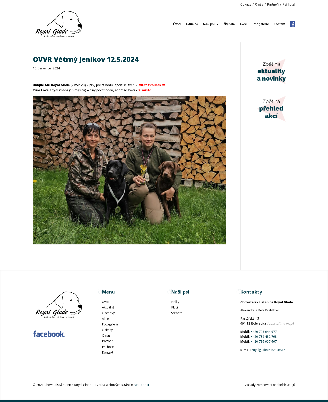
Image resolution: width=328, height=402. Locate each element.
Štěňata (229, 24)
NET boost (141, 385)
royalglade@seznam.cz (268, 350)
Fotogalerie (260, 24)
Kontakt (279, 24)
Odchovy (108, 313)
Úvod (177, 24)
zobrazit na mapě (281, 323)
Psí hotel (288, 4)
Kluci (174, 307)
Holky (175, 302)
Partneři (273, 4)
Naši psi (209, 24)
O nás (259, 4)
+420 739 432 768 (264, 336)
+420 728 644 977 (264, 331)
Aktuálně (192, 24)
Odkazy (245, 4)
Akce (243, 24)
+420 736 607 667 (264, 341)
